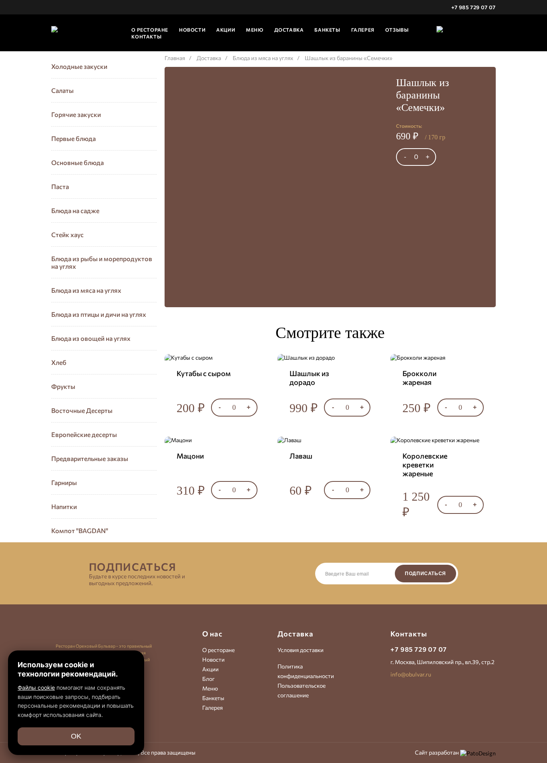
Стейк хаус (67, 234)
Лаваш (301, 455)
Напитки (64, 506)
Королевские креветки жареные (424, 464)
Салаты (62, 90)
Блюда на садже (75, 210)
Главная (175, 57)
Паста (60, 186)
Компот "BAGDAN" (79, 530)
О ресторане (218, 649)
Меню (254, 29)
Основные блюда (77, 162)
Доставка (289, 29)
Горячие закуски (76, 114)
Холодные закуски (79, 66)
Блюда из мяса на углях (86, 290)
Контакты (146, 36)
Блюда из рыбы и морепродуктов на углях (101, 262)
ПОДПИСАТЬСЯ (425, 573)
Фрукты (63, 386)
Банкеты (327, 29)
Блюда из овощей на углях (91, 338)
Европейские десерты (84, 434)
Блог (208, 678)
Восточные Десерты (82, 410)
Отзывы (397, 29)
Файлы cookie (36, 687)
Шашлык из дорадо (309, 378)
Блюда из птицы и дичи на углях (98, 314)
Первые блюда (73, 138)
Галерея (362, 29)
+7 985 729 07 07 (473, 7)
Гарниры (64, 482)
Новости (192, 29)
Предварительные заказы (89, 458)
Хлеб (58, 362)
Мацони (190, 455)
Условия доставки (301, 649)
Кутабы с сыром (204, 373)
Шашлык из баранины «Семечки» (348, 57)
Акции (225, 29)
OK (76, 736)
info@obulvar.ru (410, 674)
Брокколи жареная (419, 378)
